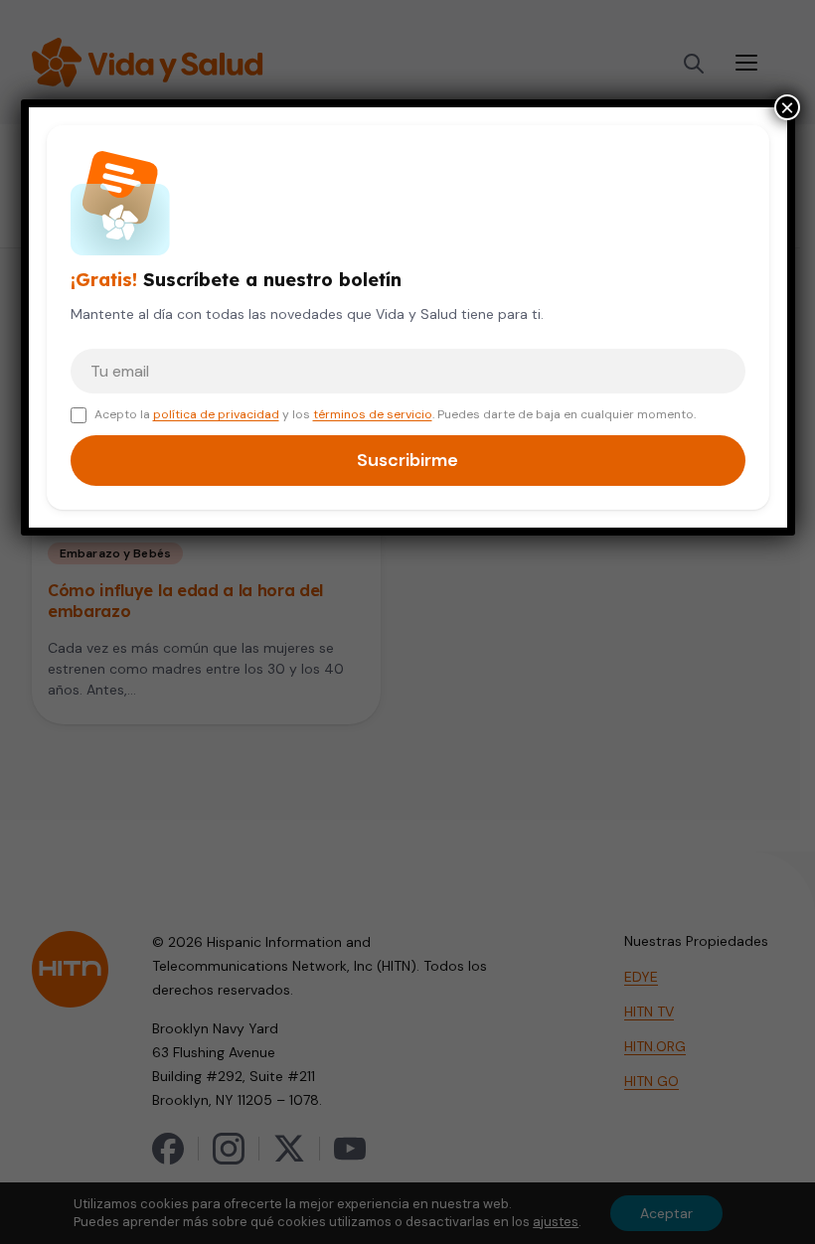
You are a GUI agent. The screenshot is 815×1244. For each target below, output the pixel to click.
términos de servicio (372, 414)
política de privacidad (216, 414)
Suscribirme (407, 460)
